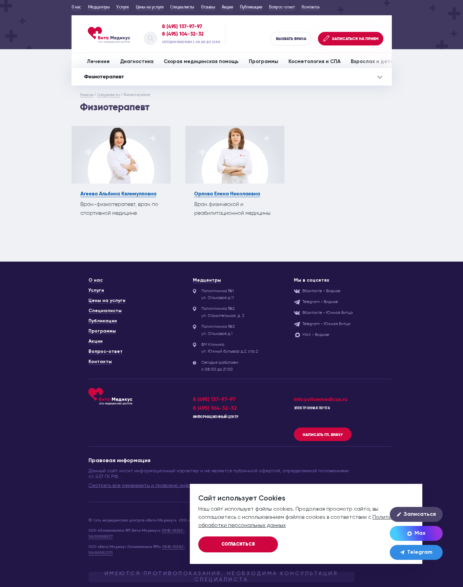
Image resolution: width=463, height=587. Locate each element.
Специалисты (182, 7)
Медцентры (99, 7)
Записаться (420, 514)
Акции (227, 7)
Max (420, 533)
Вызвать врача (291, 38)
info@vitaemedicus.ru (320, 399)
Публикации (251, 7)
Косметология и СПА (314, 61)
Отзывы (208, 7)
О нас (76, 7)
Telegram (419, 552)
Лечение (98, 61)
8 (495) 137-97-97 (182, 26)
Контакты (310, 7)
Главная (87, 94)
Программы (263, 61)
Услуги (122, 7)
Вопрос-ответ (282, 7)
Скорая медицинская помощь (201, 61)
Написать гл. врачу (323, 434)
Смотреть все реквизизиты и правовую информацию (149, 485)
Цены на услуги (150, 7)
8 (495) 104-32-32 (183, 34)
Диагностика (137, 61)
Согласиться (238, 544)
